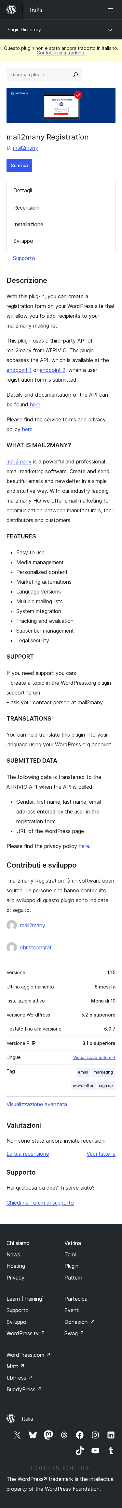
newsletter (83, 1085)
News (13, 1254)
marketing (103, 1072)
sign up (106, 1085)
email (83, 1072)
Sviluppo (23, 241)
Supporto (24, 258)
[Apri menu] (111, 10)
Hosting (16, 1266)
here (35, 404)
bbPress (20, 1377)
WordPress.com (29, 1355)
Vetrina (72, 1243)
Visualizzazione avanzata (37, 1104)
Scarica (19, 165)
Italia (27, 1418)
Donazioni (79, 1322)
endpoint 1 (19, 370)
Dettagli (22, 190)
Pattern (73, 1277)
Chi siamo (18, 1243)
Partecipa (76, 1299)
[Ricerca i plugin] (75, 74)
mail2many (25, 147)
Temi (70, 1254)
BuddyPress (24, 1389)
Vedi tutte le (101, 1153)
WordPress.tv (26, 1333)
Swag (74, 1333)
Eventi (71, 1310)
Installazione (28, 224)
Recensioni (26, 207)
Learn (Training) (25, 1299)
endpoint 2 (52, 370)
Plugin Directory (24, 29)
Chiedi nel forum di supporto (40, 1202)
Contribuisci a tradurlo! (61, 52)
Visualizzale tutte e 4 (94, 1057)
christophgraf (36, 947)
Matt (16, 1366)
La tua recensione (28, 1153)
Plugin (71, 1266)
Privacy (15, 1277)
